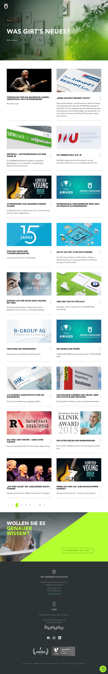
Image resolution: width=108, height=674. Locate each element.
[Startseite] (6, 6)
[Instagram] (54, 638)
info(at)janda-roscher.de (54, 585)
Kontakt (27, 664)
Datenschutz (53, 664)
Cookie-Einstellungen (73, 664)
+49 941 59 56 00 (54, 594)
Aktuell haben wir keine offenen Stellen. (54, 615)
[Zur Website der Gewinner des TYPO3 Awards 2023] (40, 651)
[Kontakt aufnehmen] (103, 669)
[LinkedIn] (59, 637)
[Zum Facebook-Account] (48, 638)
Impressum (38, 664)
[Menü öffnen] (102, 6)
